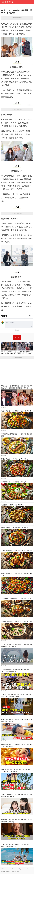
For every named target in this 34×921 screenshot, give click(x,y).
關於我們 (3, 871)
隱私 (16, 871)
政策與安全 (9, 871)
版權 (18, 871)
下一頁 (17, 337)
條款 (13, 871)
